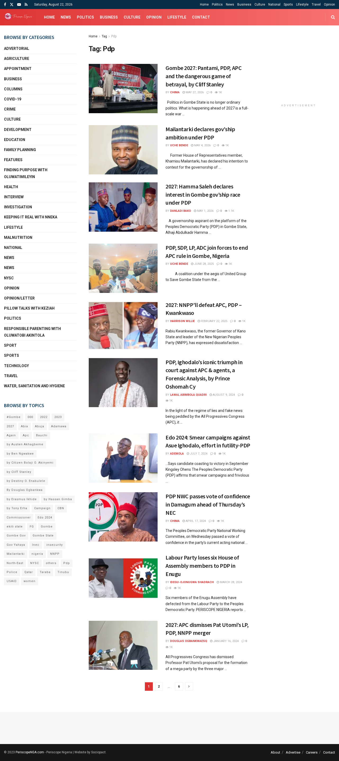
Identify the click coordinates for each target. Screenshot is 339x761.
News (230, 4)
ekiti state (15, 526)
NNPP (55, 554)
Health (11, 187)
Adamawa (58, 426)
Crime (10, 109)
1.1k (231, 211)
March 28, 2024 (230, 582)
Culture (260, 4)
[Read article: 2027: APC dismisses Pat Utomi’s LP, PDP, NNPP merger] (123, 645)
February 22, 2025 (213, 321)
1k (220, 92)
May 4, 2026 (202, 145)
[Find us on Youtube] (19, 4)
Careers (312, 752)
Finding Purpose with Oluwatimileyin (25, 173)
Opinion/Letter (19, 298)
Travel (316, 4)
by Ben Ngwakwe (20, 453)
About (275, 752)
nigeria (37, 554)
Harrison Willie (182, 321)
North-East (15, 563)
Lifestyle (302, 4)
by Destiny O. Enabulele (26, 481)
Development (18, 129)
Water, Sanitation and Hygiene (34, 386)
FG (32, 526)
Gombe (47, 526)
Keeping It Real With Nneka (30, 217)
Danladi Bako (180, 211)
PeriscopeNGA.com (30, 752)
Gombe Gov (16, 535)
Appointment (18, 69)
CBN (60, 508)
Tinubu (63, 572)
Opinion (329, 4)
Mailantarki (16, 554)
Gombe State (43, 535)
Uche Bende (179, 145)
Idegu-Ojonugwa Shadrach (192, 582)
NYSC (9, 278)
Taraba (45, 572)
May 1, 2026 (204, 211)
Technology (16, 366)
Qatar (28, 572)
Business (244, 4)
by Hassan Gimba (58, 499)
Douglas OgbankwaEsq (188, 641)
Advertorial (16, 48)
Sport (10, 345)
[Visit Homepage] (19, 17)
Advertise (293, 752)
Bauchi (41, 435)
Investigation (18, 207)
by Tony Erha (17, 508)
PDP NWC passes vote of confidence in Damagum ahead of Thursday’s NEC (208, 504)
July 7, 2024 (198, 453)
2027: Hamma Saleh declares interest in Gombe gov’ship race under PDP (203, 194)
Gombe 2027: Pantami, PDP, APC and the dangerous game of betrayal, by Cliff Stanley (204, 76)
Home (204, 4)
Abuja (39, 426)
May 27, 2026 (194, 92)
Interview (14, 197)
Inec (35, 545)
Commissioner (19, 517)
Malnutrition (18, 237)
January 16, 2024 (225, 641)
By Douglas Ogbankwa (25, 490)
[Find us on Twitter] (12, 4)
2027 (10, 426)
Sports (288, 4)
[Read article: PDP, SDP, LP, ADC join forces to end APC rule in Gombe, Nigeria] (123, 268)
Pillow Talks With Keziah (29, 308)
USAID (12, 581)
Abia (24, 426)
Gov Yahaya (16, 545)
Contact (201, 17)
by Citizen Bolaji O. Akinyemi (30, 462)
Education (14, 140)
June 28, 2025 (203, 264)
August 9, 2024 (223, 395)
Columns (13, 89)
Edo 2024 (45, 517)
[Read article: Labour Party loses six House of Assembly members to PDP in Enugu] (123, 578)
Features (13, 160)
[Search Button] (333, 17)
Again (11, 435)
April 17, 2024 (195, 521)
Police (12, 572)
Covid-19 (12, 99)
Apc (26, 435)
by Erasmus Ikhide (22, 499)
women (29, 581)
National (274, 4)
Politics (217, 4)
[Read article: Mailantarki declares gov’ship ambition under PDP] (123, 149)
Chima (175, 92)
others (51, 563)
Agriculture (16, 58)
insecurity (54, 545)
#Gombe (14, 417)
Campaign (42, 508)
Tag (104, 36)
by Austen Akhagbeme (25, 444)
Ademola (177, 453)
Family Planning (20, 150)
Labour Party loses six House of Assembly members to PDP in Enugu (202, 566)
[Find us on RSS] (26, 4)
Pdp (114, 36)
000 (30, 417)
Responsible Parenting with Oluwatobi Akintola (32, 332)
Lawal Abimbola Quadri (188, 395)
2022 (43, 417)
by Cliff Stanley (19, 472)
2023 (58, 417)
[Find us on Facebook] (5, 4)
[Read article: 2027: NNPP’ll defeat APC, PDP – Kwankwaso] (123, 325)
